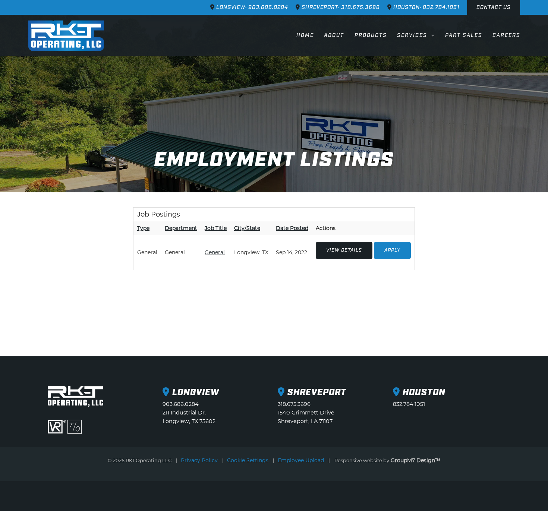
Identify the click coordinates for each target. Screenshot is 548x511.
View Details (344, 250)
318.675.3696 (294, 404)
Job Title (216, 228)
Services (412, 35)
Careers (506, 35)
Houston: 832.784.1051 (426, 7)
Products (371, 35)
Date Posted (292, 228)
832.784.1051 (409, 404)
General (215, 252)
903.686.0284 (181, 404)
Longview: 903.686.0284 (251, 7)
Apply (392, 250)
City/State (247, 228)
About (334, 35)
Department (181, 228)
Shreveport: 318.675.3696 (340, 7)
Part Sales (463, 35)
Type (143, 228)
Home (305, 35)
